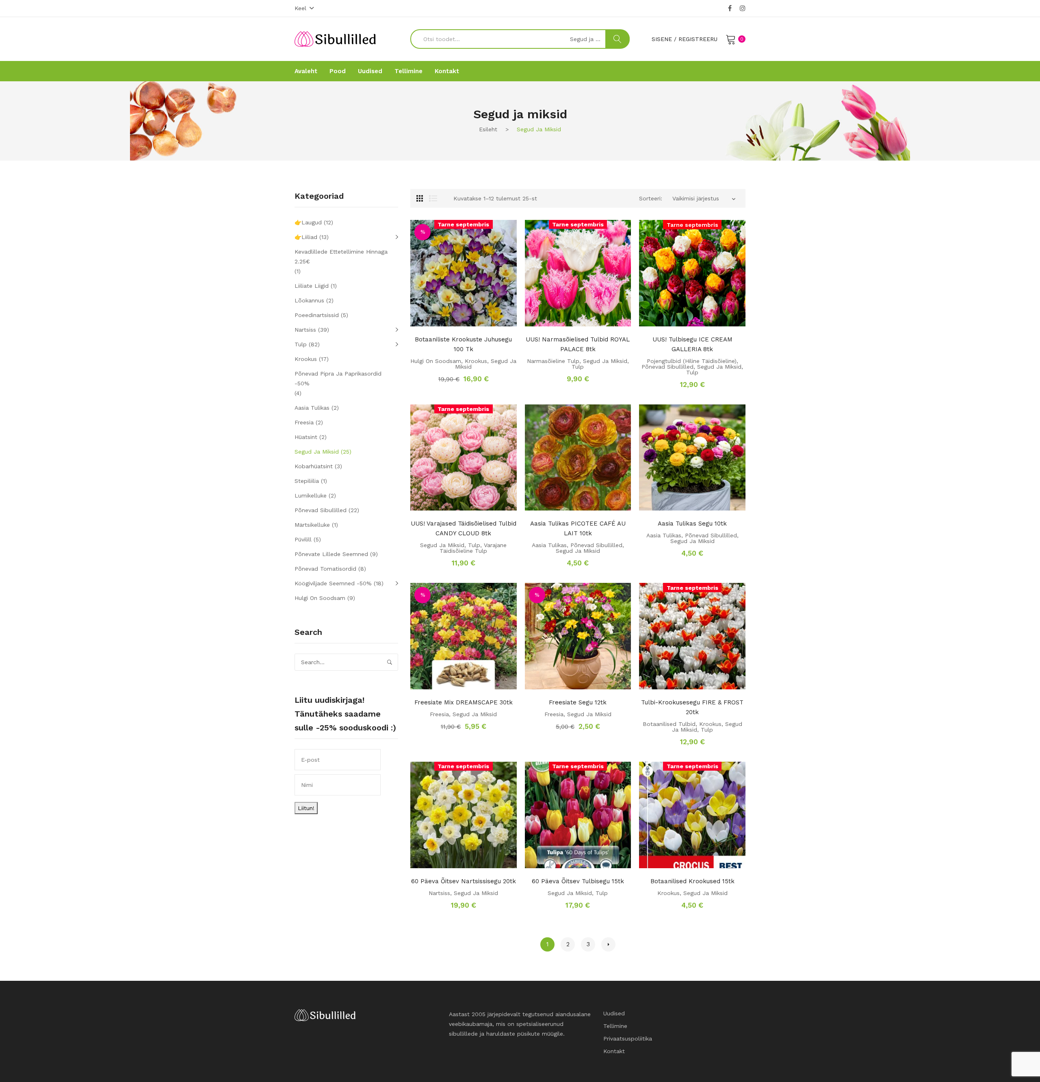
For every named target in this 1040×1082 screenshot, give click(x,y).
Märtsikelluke (312, 524)
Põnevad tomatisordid (325, 568)
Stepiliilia (307, 481)
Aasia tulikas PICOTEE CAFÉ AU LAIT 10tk (578, 528)
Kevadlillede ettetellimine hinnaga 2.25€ (341, 256)
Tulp (578, 366)
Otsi (617, 39)
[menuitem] (306, 71)
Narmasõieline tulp (553, 361)
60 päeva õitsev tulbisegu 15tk (578, 881)
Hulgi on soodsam (435, 361)
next (608, 944)
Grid (419, 198)
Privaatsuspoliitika (627, 1038)
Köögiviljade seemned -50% (333, 583)
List (433, 198)
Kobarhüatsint (314, 466)
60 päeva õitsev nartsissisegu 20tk (463, 881)
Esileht (488, 129)
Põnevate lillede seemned (331, 554)
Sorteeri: (650, 198)
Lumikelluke (311, 495)
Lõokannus (309, 300)
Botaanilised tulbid (669, 724)
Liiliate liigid (312, 285)
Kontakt (614, 1051)
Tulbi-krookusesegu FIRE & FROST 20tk (692, 707)
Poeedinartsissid (317, 315)
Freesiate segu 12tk (578, 702)
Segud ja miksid (605, 361)
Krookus (476, 361)
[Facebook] (730, 8)
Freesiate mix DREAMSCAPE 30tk (463, 702)
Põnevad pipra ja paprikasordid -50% (338, 378)
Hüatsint (306, 437)
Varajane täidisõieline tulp (473, 548)
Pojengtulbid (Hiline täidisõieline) (692, 361)
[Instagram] (742, 8)
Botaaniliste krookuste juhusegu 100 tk (463, 344)
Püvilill (303, 539)
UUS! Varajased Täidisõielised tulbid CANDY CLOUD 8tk (463, 528)
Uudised (614, 1013)
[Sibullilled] (335, 38)
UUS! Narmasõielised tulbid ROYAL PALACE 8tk (578, 344)
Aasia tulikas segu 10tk (692, 523)
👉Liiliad (306, 237)
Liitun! (306, 808)
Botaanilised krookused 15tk (692, 881)
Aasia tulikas (549, 545)
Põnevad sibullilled (667, 366)
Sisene (662, 39)
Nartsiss (439, 893)
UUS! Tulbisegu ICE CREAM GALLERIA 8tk (692, 344)
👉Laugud (308, 222)
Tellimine (615, 1026)
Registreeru (697, 39)
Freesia (439, 714)
